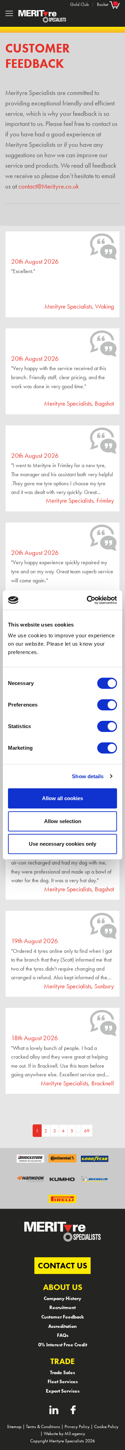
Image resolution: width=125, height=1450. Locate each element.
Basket (103, 4)
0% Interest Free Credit (62, 1344)
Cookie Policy (106, 1426)
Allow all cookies (62, 798)
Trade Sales (62, 1372)
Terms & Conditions (43, 1426)
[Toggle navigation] (9, 13)
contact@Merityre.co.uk (48, 186)
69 (87, 1131)
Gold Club (79, 4)
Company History (62, 1298)
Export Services (63, 1391)
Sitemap (14, 1426)
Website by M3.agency (64, 1433)
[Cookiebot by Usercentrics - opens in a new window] (88, 600)
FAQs (62, 1335)
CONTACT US (62, 1265)
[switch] (107, 704)
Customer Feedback (62, 1317)
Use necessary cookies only (62, 844)
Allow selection (62, 821)
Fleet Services (63, 1381)
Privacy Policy (77, 1426)
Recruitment (62, 1307)
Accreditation (62, 1326)
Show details (87, 776)
